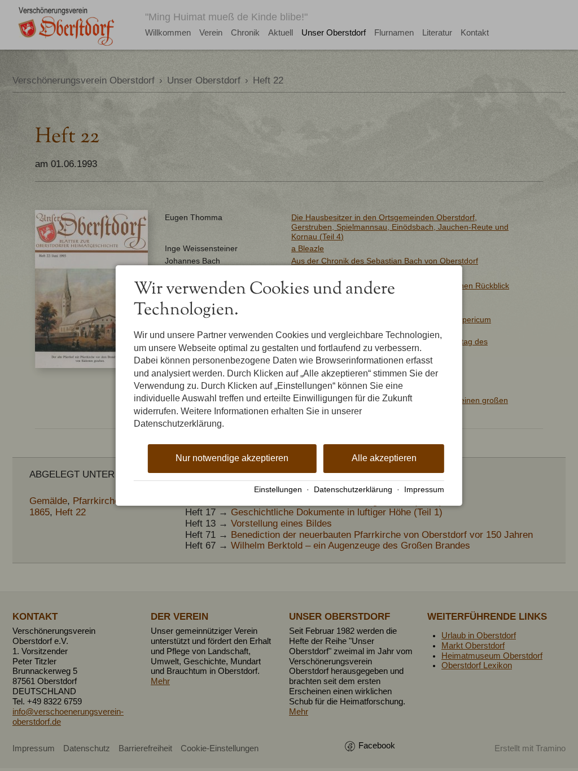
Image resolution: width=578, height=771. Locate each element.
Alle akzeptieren (384, 458)
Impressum (424, 489)
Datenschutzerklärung (353, 489)
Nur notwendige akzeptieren (232, 458)
